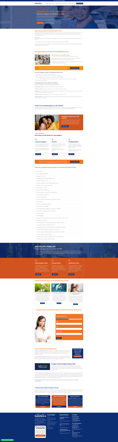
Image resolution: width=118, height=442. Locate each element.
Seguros (53, 3)
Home (47, 3)
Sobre (50, 3)
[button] (59, 37)
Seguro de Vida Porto (75, 396)
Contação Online (50, 428)
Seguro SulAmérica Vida (51, 418)
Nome (57, 321)
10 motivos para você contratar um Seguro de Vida (75, 294)
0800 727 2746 (74, 433)
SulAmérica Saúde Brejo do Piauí (41, 350)
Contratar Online (50, 427)
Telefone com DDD (59, 331)
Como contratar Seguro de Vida (59, 293)
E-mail (57, 326)
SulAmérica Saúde (41, 356)
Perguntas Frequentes (63, 3)
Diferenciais (57, 3)
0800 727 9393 (74, 427)
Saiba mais (42, 303)
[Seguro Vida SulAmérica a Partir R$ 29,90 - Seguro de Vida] (38, 3)
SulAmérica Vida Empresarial (52, 422)
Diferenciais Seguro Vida (52, 423)
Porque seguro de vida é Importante (42, 293)
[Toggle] (36, 172)
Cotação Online (70, 3)
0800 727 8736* (74, 434)
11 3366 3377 (74, 425)
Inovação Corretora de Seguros (43, 372)
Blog (75, 3)
